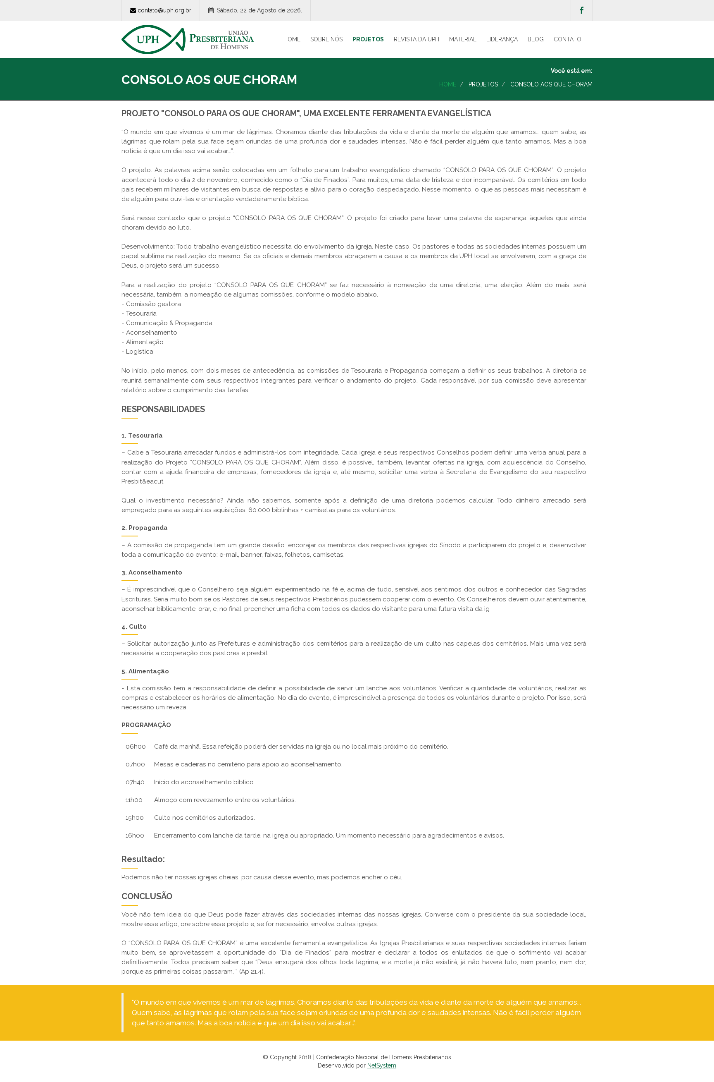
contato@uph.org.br (164, 10)
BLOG (536, 39)
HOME (291, 39)
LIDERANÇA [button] (502, 39)
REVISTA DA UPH (416, 39)
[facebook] (581, 10)
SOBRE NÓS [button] (326, 39)
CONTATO (567, 39)
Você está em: (572, 70)
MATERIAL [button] (462, 39)
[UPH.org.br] (187, 31)
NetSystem (381, 1065)
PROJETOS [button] (368, 39)
